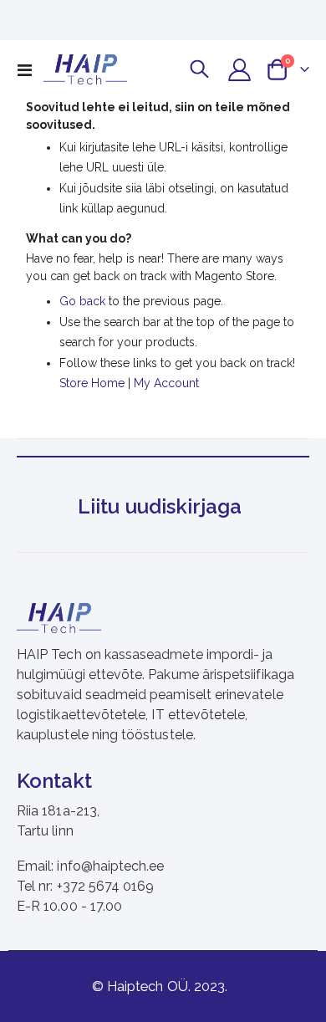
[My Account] (240, 70)
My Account (166, 383)
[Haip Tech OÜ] (85, 69)
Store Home (92, 383)
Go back (82, 301)
